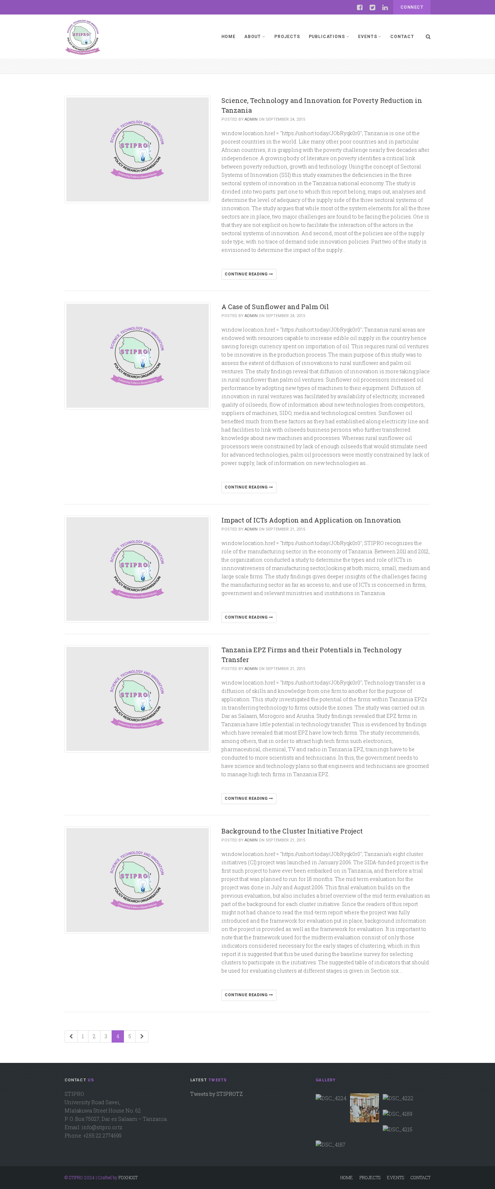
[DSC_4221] (364, 1107)
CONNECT (411, 7)
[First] (71, 1036)
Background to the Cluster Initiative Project (292, 831)
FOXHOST (128, 1177)
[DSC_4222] (398, 1097)
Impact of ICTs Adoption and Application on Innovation (311, 520)
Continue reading (247, 274)
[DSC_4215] (397, 1129)
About (252, 36)
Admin (251, 119)
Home (228, 36)
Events (367, 36)
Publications (327, 36)
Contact (402, 36)
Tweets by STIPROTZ (216, 1093)
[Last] (142, 1036)
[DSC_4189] (397, 1113)
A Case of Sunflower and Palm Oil (275, 306)
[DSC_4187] (330, 1144)
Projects (287, 36)
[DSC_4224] (331, 1097)
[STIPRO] (83, 36)
